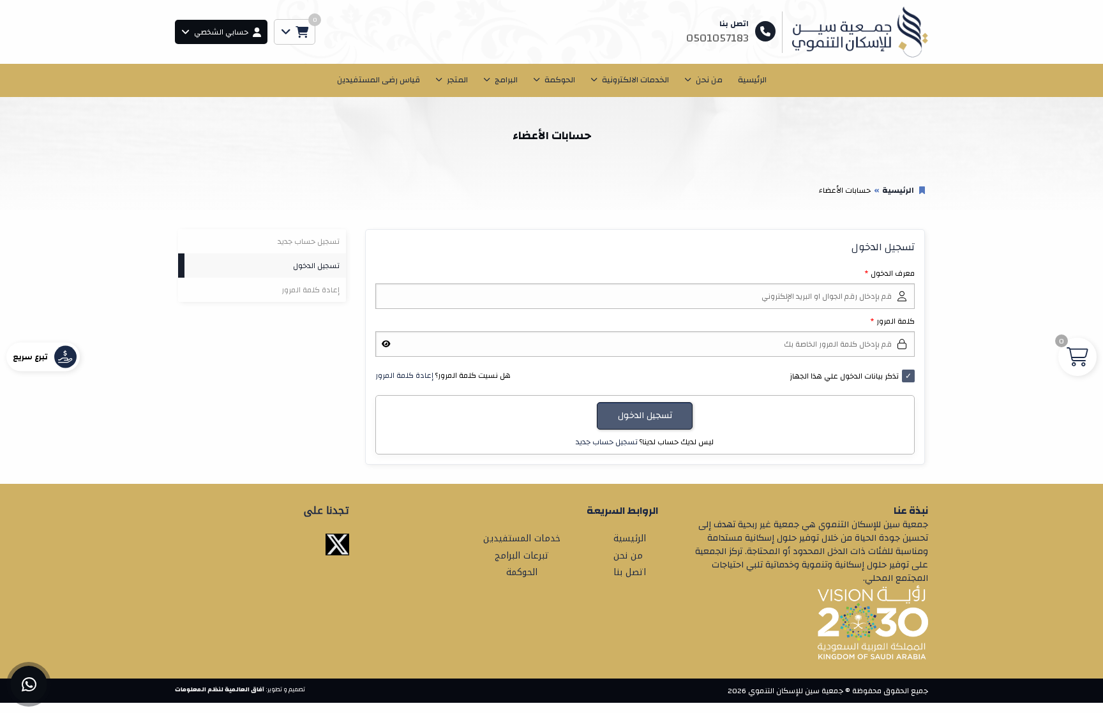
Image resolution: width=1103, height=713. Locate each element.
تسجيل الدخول (316, 266)
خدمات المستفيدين (521, 538)
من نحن (709, 79)
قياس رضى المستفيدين (378, 79)
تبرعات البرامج (522, 555)
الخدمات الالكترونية (635, 79)
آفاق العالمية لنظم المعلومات (219, 689)
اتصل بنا (629, 572)
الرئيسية (752, 79)
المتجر (457, 79)
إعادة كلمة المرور (404, 375)
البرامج (506, 79)
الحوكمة (559, 79)
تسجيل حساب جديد (607, 442)
